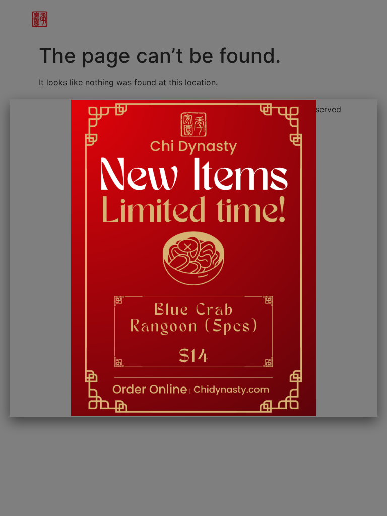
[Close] (369, 105)
